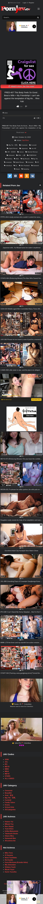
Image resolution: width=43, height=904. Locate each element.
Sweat (18, 169)
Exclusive (30, 162)
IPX (6, 764)
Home (6, 884)
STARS (7, 776)
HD (38, 162)
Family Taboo (10, 802)
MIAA (7, 771)
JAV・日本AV (11, 152)
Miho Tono (9, 853)
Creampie (24, 145)
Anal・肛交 (9, 795)
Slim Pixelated (25, 165)
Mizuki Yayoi (9, 869)
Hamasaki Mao (10, 838)
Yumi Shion (9, 829)
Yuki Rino (25, 140)
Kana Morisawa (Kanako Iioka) (16, 862)
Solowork (11, 155)
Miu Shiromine (10, 865)
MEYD (7, 766)
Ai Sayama (9, 855)
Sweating (26, 169)
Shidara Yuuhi (10, 867)
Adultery (9, 159)
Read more (20, 132)
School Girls (9, 807)
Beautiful (8, 793)
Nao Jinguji (9, 826)
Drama (7, 805)
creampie (9, 162)
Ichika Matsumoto (11, 831)
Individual (9, 165)
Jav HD (34, 148)
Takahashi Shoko (11, 833)
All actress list (10, 841)
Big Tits (35, 159)
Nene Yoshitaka (11, 857)
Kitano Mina (9, 836)
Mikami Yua (9, 824)
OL (16, 165)
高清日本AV (32, 155)
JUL (6, 762)
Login (24, 2)
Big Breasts (26, 159)
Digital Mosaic (13, 148)
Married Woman (33, 152)
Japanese (25, 148)
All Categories (10, 809)
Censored (8, 790)
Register (31, 2)
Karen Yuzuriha (10, 872)
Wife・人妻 (21, 155)
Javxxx (21, 152)
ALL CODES (9, 778)
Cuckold (33, 145)
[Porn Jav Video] (19, 9)
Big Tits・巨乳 (13, 145)
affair (17, 159)
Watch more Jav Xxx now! (22, 86)
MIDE (7, 769)
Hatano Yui (9, 822)
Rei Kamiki (9, 860)
